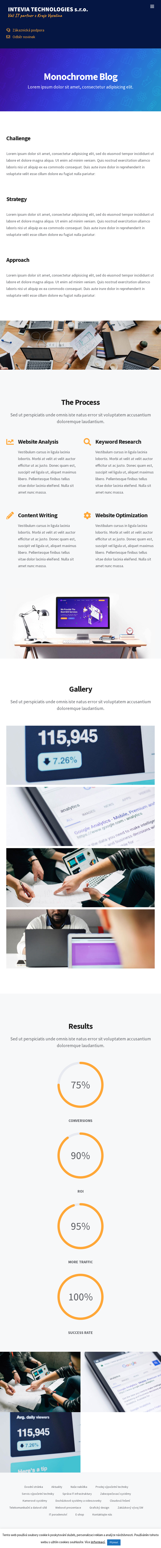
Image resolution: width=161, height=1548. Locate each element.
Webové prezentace (68, 1507)
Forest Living (121, 1382)
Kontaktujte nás (102, 1514)
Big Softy (40, 1442)
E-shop (79, 1514)
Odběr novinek (22, 36)
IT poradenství (58, 1514)
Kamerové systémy (35, 1501)
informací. (98, 1542)
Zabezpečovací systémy (115, 1494)
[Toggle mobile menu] (152, 6)
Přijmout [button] (114, 1542)
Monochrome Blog (40, 1382)
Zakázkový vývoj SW (130, 1507)
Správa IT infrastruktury (77, 1494)
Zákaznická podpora (27, 30)
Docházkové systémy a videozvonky (78, 1501)
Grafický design (99, 1507)
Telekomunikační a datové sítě (28, 1507)
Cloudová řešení (120, 1501)
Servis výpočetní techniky (38, 1494)
